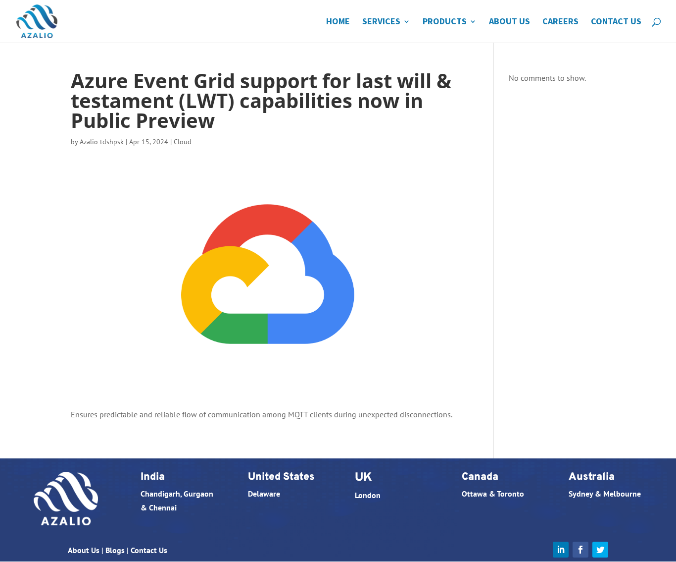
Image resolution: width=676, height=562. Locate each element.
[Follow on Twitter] (600, 550)
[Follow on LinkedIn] (561, 550)
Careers (560, 22)
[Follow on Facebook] (580, 550)
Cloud (183, 141)
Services (381, 22)
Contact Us (616, 22)
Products (445, 22)
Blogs (115, 550)
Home (338, 22)
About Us (509, 22)
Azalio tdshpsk (102, 141)
